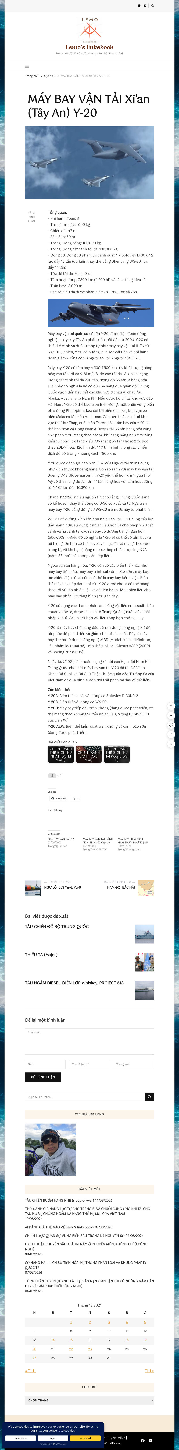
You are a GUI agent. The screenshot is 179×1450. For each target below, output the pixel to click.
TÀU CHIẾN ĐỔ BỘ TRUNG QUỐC (57, 927)
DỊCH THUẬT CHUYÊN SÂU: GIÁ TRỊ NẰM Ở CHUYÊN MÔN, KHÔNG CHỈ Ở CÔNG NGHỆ (86, 1247)
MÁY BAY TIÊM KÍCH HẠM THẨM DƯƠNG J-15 (133, 841)
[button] (101, 313)
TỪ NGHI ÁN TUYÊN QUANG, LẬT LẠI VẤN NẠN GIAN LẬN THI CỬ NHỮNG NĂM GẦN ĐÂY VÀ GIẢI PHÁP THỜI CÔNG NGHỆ (89, 1284)
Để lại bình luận (31, 217)
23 (90, 1349)
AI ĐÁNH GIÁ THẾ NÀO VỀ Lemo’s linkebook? (59, 1227)
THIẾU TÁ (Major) (41, 955)
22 (71, 1349)
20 (34, 1349)
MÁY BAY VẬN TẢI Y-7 (61, 839)
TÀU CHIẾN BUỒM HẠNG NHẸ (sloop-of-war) (59, 1200)
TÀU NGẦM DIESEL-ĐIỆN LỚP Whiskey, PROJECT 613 (74, 983)
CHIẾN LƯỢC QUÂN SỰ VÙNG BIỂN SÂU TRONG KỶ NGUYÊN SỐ (75, 1236)
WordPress (112, 1443)
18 (127, 1340)
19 (145, 1340)
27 (34, 1358)
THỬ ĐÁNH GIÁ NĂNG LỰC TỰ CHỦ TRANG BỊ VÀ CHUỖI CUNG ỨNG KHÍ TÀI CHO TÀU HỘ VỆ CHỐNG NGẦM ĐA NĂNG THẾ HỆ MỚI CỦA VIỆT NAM (87, 1212)
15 (71, 1340)
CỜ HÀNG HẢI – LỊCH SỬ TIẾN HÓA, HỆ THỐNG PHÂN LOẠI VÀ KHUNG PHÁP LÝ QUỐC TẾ (85, 1265)
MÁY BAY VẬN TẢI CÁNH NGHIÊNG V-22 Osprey (98, 841)
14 (53, 1340)
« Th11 (30, 1371)
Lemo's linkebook (89, 47)
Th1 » (149, 1371)
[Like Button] (52, 775)
